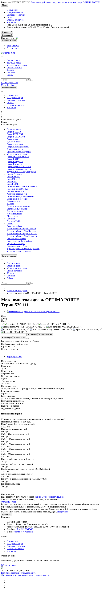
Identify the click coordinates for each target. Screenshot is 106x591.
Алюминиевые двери (17, 194)
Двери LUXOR (14, 132)
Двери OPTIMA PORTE (18, 156)
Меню (4, 5)
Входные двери (14, 62)
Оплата (10, 17)
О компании (12, 10)
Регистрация (12, 48)
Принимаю (6, 514)
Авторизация (13, 45)
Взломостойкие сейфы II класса (21, 231)
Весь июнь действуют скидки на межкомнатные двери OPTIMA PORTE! (65, 2)
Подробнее (62, 512)
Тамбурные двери (15, 149)
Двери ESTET (13, 159)
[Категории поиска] (2, 259)
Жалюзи (10, 70)
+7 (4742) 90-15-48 (9, 82)
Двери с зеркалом (15, 144)
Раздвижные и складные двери (21, 171)
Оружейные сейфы (16, 243)
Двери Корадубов (15, 161)
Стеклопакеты (13, 201)
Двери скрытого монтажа (19, 166)
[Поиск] (32, 80)
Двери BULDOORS (16, 137)
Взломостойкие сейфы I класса (21, 228)
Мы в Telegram (8, 85)
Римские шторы (14, 214)
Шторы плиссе (14, 216)
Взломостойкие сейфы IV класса (22, 233)
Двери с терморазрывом (18, 146)
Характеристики (14, 356)
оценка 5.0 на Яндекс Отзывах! (49, 497)
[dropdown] (2, 91)
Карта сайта (29, 573)
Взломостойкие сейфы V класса (22, 236)
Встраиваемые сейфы (17, 246)
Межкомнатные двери (17, 65)
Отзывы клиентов (15, 20)
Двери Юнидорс (14, 164)
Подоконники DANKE (17, 189)
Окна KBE (12, 181)
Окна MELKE (13, 179)
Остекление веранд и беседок (21, 196)
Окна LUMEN (13, 184)
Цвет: (3, 321)
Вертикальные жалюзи (17, 209)
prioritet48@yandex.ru (23, 532)
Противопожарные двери (19, 151)
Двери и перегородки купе (19, 169)
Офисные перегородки (17, 199)
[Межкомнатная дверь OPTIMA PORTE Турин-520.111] (33, 311)
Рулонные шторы (15, 211)
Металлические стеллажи (19, 251)
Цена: (3, 316)
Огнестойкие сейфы (16, 238)
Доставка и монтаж (16, 15)
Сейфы (10, 75)
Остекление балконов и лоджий (22, 186)
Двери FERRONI (15, 134)
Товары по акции (15, 12)
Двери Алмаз (13, 139)
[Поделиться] (27, 338)
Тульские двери (14, 142)
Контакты (11, 22)
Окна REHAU (13, 176)
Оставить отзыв (8, 502)
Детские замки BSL (16, 191)
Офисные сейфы (14, 226)
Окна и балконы (14, 67)
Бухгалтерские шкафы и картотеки (23, 248)
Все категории (13, 60)
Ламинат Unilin (14, 221)
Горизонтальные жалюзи (18, 206)
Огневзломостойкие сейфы (19, 241)
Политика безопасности (12, 573)
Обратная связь (8, 565)
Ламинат (11, 72)
